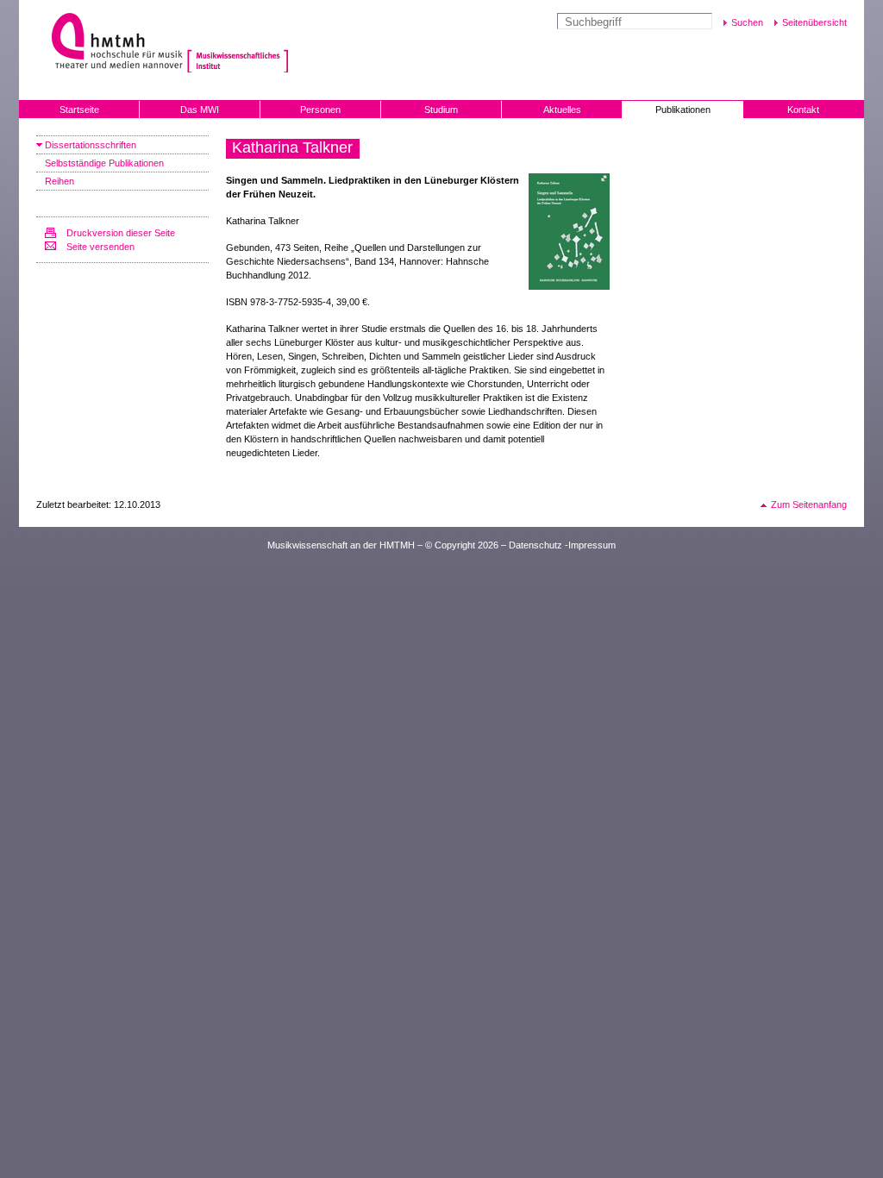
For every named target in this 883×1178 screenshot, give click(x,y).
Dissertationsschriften (90, 145)
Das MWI (199, 109)
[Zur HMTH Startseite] (111, 42)
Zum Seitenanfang (809, 504)
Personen (320, 109)
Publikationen (683, 109)
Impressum (592, 545)
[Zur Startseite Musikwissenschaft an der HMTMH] (237, 42)
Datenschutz (535, 545)
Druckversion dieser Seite (120, 233)
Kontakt (803, 109)
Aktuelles (562, 109)
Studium (441, 109)
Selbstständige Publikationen (104, 163)
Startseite (79, 109)
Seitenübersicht (814, 22)
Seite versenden (100, 246)
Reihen (59, 181)
